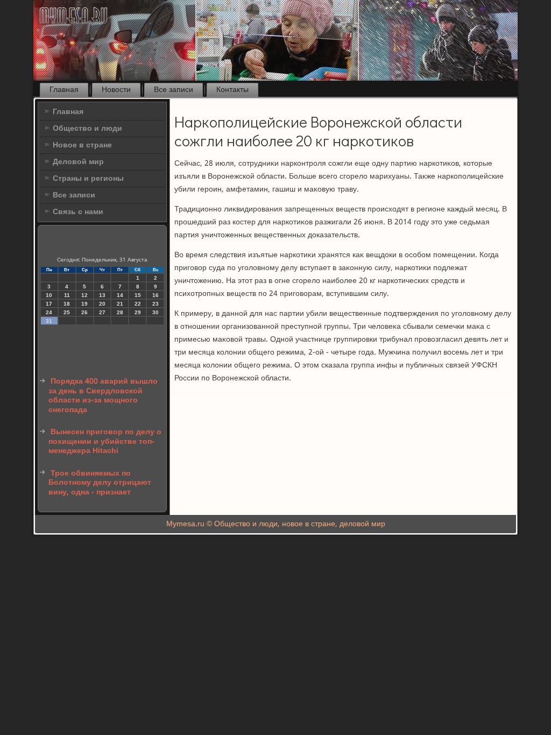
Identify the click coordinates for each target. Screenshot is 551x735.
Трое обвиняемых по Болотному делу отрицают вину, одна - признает (99, 483)
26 (84, 312)
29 (138, 312)
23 (155, 304)
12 (84, 295)
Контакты (232, 89)
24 (49, 312)
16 (155, 295)
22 (138, 304)
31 (49, 321)
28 (120, 312)
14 (120, 295)
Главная (64, 89)
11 (67, 295)
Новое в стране (82, 145)
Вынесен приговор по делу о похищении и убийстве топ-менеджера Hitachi (104, 441)
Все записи (173, 89)
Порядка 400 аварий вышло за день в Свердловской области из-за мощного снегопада (103, 395)
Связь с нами (78, 212)
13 (102, 295)
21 (120, 304)
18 (66, 304)
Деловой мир (78, 162)
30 (155, 312)
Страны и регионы (88, 178)
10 (49, 295)
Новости (116, 89)
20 (102, 304)
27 (102, 312)
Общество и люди (87, 128)
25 (66, 312)
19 (84, 304)
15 (138, 295)
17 (49, 304)
